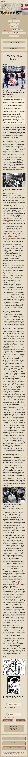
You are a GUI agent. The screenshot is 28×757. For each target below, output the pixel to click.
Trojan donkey (20, 583)
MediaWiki (23, 753)
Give (16, 26)
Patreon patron (14, 48)
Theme (17, 23)
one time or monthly (14, 42)
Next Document (20, 720)
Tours (12, 26)
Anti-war (19, 32)
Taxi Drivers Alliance (11, 236)
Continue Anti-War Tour (10, 708)
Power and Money (7, 32)
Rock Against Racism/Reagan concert (12, 516)
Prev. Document (8, 720)
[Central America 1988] (14, 714)
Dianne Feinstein (7, 220)
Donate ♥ (24, 8)
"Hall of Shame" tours (14, 129)
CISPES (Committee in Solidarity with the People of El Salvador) (13, 277)
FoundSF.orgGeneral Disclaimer (14, 743)
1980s (14, 32)
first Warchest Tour (11, 357)
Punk (24, 32)
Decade (10, 21)
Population (11, 23)
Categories (7, 30)
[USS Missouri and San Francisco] (14, 704)
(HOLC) (5, 318)
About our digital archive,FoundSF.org (14, 738)
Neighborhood (16, 21)
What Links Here (14, 36)
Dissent (14, 29)
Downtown (20, 29)
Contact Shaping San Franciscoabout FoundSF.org (14, 748)
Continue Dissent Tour (9, 718)
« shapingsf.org (4, 5)
